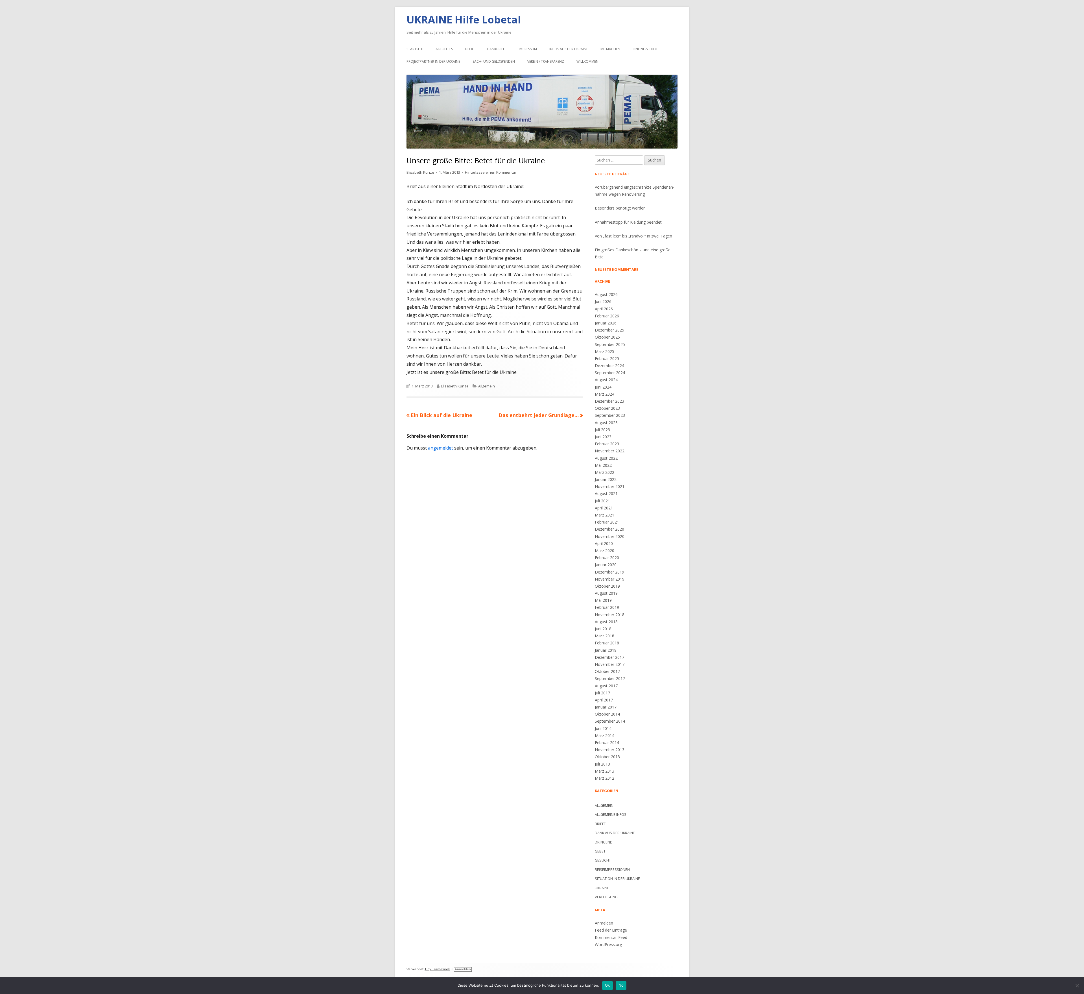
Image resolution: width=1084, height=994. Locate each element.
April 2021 (604, 508)
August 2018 (606, 621)
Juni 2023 (603, 436)
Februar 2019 (607, 607)
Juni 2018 (603, 628)
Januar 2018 (606, 650)
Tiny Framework (437, 969)
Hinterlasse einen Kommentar (490, 172)
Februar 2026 (607, 316)
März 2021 (604, 515)
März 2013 (604, 771)
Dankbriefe (496, 49)
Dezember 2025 (609, 330)
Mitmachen (610, 49)
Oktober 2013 (607, 756)
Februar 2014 (607, 742)
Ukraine (602, 888)
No (621, 985)
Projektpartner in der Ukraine (433, 61)
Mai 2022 (603, 465)
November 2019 (609, 579)
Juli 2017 (602, 693)
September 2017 (610, 678)
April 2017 (604, 700)
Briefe (600, 823)
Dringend (604, 842)
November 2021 (609, 486)
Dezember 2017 (609, 657)
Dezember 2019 (609, 572)
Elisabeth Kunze (420, 172)
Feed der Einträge (611, 930)
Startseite (415, 49)
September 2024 (610, 372)
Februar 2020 (607, 557)
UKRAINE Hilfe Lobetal (463, 19)
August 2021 (606, 493)
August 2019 (606, 593)
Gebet (600, 851)
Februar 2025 (607, 358)
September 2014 (610, 721)
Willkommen (587, 61)
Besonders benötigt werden (620, 208)
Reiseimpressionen (612, 869)
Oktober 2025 (607, 337)
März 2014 (604, 735)
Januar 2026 (606, 323)
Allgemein (486, 386)
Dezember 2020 (609, 529)
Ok (607, 985)
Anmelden (604, 923)
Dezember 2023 (609, 401)
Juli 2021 (602, 500)
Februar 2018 (607, 643)
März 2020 (604, 550)
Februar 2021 (607, 522)
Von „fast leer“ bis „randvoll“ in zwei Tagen (633, 236)
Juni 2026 (603, 301)
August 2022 (606, 458)
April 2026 (604, 308)
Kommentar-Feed (611, 937)
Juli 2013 (602, 764)
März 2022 (604, 472)
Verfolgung (606, 897)
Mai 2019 (603, 600)
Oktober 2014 (607, 714)
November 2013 (609, 749)
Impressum (528, 49)
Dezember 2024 (609, 365)
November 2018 (609, 614)
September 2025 (610, 344)
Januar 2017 (606, 707)
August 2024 (606, 379)
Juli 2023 (602, 429)
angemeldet (440, 448)
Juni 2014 (603, 728)
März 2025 (604, 351)
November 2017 (609, 664)
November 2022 (609, 451)
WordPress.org (608, 944)
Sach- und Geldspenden (494, 61)
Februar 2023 (607, 443)
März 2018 (604, 635)
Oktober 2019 (607, 586)
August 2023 (606, 422)
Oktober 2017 (607, 671)
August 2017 (606, 685)
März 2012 (604, 778)
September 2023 (610, 415)
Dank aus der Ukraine (615, 832)
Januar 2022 (606, 479)
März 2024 (604, 394)
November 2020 (609, 536)
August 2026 (606, 294)
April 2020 (604, 543)
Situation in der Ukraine (617, 878)
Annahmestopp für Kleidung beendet (628, 222)
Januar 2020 (606, 564)
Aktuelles (444, 49)
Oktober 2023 (607, 408)
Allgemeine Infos (610, 814)
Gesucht (603, 860)
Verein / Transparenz (545, 61)
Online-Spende (645, 49)
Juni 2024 (603, 387)
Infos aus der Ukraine (568, 49)
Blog (470, 49)
